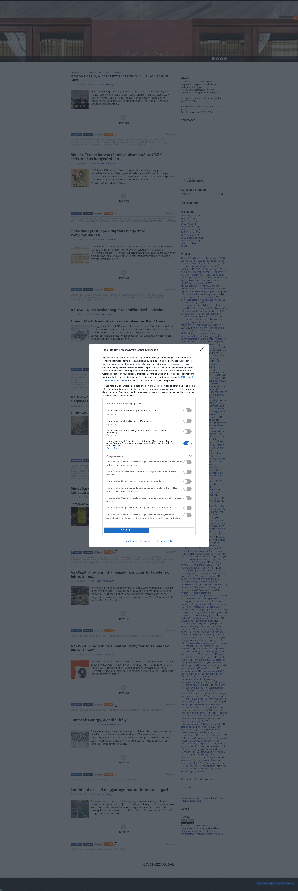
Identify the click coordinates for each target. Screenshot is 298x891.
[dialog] (149, 445)
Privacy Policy (166, 541)
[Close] (203, 350)
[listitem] (149, 403)
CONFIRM (126, 530)
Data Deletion (131, 541)
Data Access (149, 541)
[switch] (187, 410)
